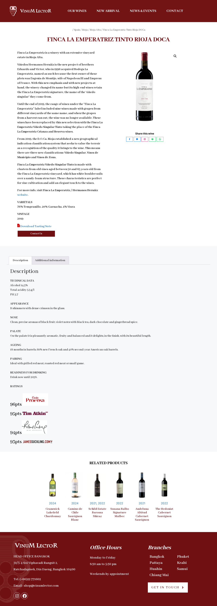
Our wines (77, 11)
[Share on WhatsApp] (160, 139)
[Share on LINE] (152, 139)
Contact (174, 11)
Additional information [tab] (50, 260)
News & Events (143, 11)
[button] (175, 56)
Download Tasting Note (36, 226)
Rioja (85, 29)
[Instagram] (17, 595)
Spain (77, 29)
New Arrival (108, 11)
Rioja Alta (95, 29)
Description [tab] (20, 260)
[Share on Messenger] (137, 139)
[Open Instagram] (144, 139)
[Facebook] (24, 595)
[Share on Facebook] (129, 139)
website (22, 195)
